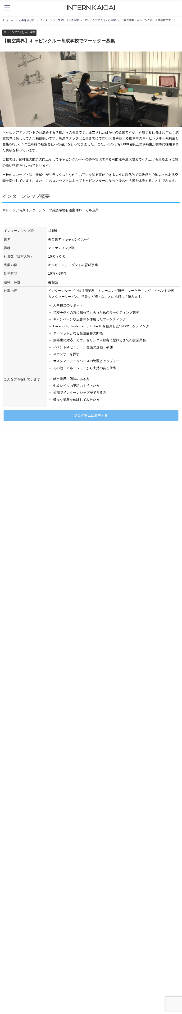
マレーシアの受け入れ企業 (19, 32)
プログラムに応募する (91, 415)
